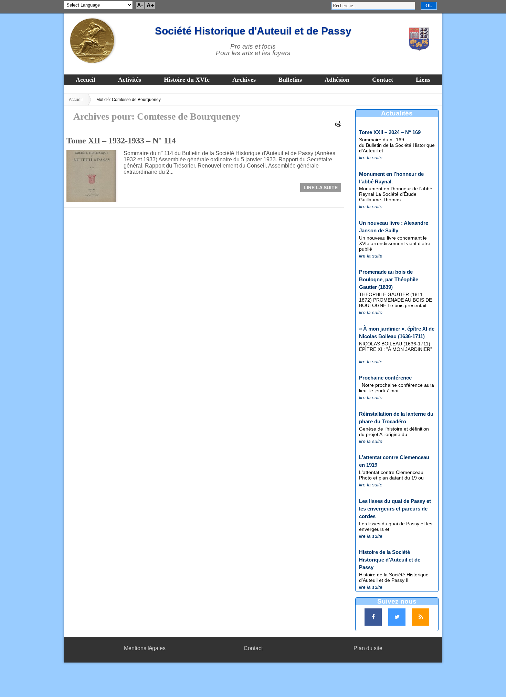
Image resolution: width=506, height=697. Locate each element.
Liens (423, 79)
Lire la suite (321, 187)
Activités (129, 79)
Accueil (85, 79)
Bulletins (290, 79)
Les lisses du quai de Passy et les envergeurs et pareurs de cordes (395, 508)
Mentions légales (145, 648)
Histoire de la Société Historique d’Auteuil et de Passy (389, 559)
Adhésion (337, 79)
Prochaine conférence (385, 378)
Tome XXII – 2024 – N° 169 (390, 132)
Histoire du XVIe (187, 79)
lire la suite (370, 157)
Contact (382, 79)
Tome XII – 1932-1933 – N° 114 (121, 140)
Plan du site (368, 648)
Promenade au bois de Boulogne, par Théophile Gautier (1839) (388, 279)
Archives (244, 79)
